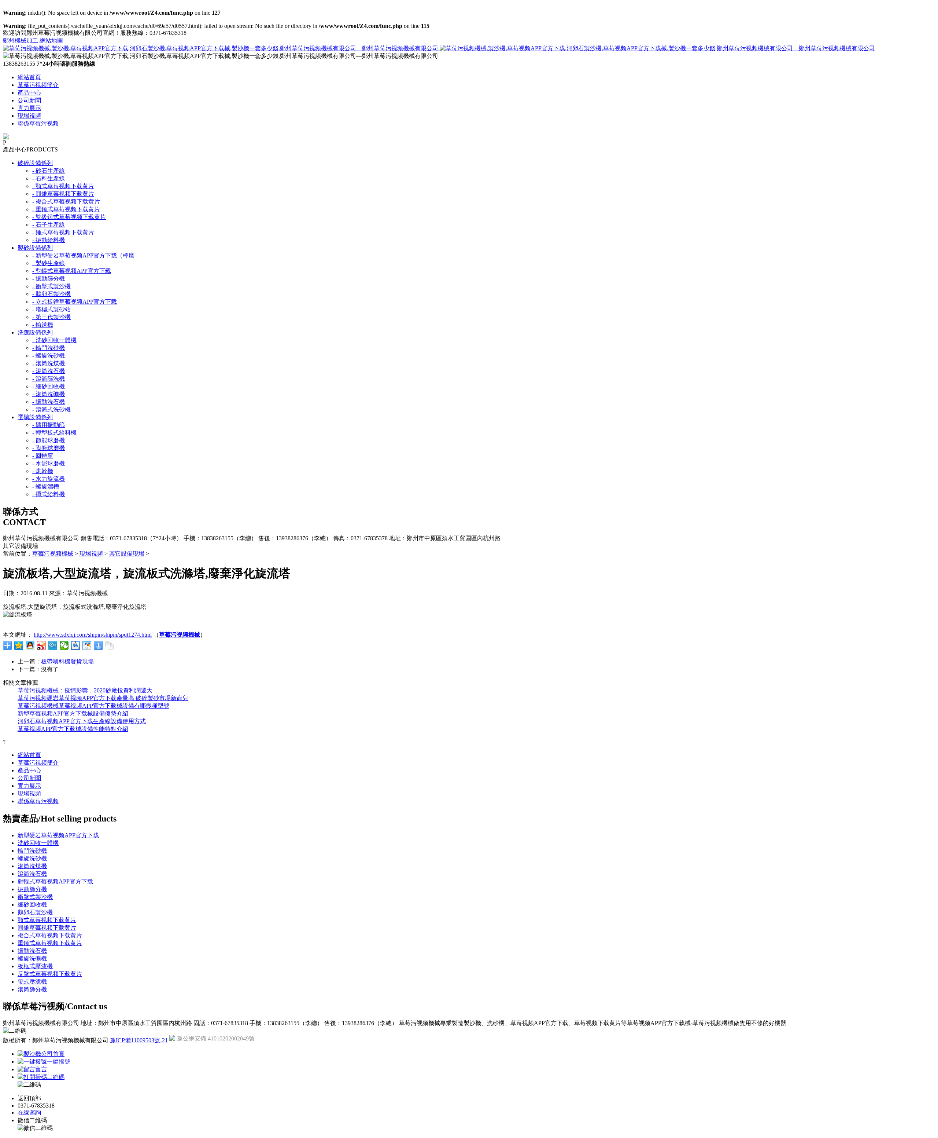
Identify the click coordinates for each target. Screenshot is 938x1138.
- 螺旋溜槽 (45, 486)
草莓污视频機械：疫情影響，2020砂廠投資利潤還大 (85, 690)
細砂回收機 (32, 904)
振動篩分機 (32, 889)
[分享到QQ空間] (18, 645)
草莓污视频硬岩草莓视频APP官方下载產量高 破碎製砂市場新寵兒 (103, 698)
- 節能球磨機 (48, 440)
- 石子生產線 (48, 225)
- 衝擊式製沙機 (51, 286)
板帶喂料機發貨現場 (67, 661)
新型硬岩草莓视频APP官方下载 (58, 835)
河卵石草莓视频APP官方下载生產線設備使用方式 (82, 721)
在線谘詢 (29, 1112)
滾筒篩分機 (32, 989)
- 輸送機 (42, 325)
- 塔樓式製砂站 (51, 309)
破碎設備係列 (35, 163)
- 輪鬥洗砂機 (48, 348)
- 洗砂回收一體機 (54, 340)
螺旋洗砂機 (32, 858)
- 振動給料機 (48, 240)
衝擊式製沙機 (35, 897)
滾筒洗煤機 (32, 866)
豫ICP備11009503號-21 (139, 1040)
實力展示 (29, 108)
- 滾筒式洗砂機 (51, 409)
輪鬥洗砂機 (32, 851)
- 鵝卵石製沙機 (51, 294)
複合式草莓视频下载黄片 (50, 935)
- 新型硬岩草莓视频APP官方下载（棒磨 (83, 255)
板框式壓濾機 (35, 966)
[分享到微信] (64, 645)
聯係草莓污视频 (38, 123)
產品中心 (29, 92)
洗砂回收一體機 (38, 843)
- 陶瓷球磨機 (48, 448)
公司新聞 (29, 100)
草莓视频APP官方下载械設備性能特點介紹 (73, 729)
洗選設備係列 (35, 332)
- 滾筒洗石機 (48, 371)
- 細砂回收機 (48, 386)
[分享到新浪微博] (41, 645)
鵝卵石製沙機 (35, 912)
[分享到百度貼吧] (75, 645)
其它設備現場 (126, 553)
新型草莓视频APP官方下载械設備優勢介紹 (73, 713)
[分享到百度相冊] (87, 645)
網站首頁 (29, 77)
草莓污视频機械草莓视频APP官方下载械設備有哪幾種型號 (93, 706)
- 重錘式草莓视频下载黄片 (66, 209)
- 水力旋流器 (48, 479)
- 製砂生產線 (48, 263)
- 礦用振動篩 (48, 425)
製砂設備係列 (35, 248)
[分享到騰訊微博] (53, 645)
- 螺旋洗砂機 (48, 355)
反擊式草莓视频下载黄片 (50, 974)
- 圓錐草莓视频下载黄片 (63, 194)
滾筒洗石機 (32, 874)
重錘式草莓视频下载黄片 (50, 943)
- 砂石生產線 (48, 171)
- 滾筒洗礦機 (48, 394)
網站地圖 (51, 40)
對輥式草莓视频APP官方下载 (55, 881)
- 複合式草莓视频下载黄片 (66, 201)
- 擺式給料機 (48, 494)
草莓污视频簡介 (38, 85)
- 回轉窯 (42, 456)
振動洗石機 (32, 951)
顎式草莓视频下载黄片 (47, 920)
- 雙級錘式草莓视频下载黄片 (69, 217)
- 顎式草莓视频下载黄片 (63, 186)
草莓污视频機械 (52, 553)
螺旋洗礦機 (32, 958)
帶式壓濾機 (32, 981)
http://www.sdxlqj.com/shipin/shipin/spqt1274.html (93, 635)
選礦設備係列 (35, 417)
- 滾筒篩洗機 (48, 379)
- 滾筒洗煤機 (48, 363)
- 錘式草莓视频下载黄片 (63, 232)
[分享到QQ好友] (30, 645)
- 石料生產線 (48, 178)
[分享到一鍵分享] (98, 645)
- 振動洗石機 (48, 402)
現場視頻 (29, 116)
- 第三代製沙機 (51, 317)
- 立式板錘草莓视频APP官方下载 (74, 302)
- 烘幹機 (42, 471)
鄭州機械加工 (20, 40)
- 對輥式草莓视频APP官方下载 (71, 271)
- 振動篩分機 (48, 278)
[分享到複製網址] (109, 645)
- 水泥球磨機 (48, 463)
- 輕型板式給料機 (54, 432)
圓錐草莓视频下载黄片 (47, 928)
